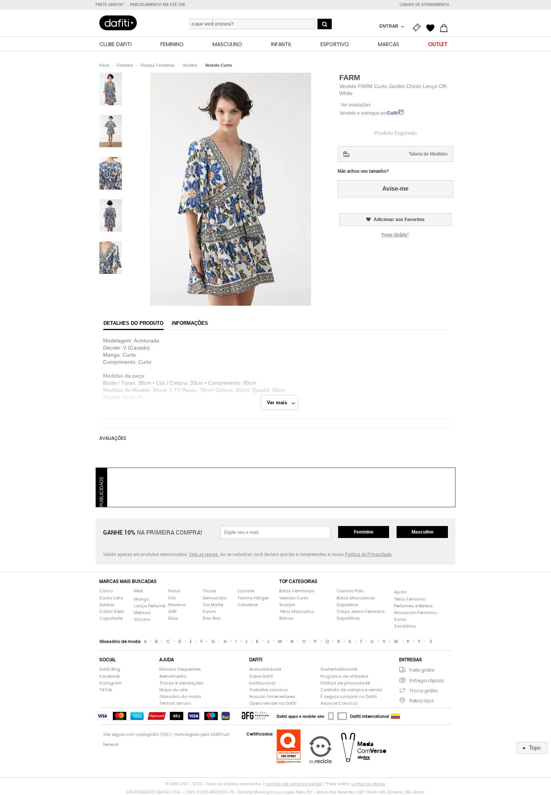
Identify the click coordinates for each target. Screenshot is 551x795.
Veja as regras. (204, 554)
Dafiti (392, 113)
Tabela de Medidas (428, 154)
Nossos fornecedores (272, 696)
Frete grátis (421, 670)
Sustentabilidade (338, 669)
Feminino (363, 532)
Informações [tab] (190, 323)
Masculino (422, 532)
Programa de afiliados (344, 676)
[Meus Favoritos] (432, 27)
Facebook (109, 676)
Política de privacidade (345, 683)
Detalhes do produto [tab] (133, 323)
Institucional (262, 683)
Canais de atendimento (424, 4)
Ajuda (400, 592)
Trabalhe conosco (268, 690)
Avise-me (395, 188)
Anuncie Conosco (339, 703)
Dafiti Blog (109, 669)
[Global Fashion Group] (255, 716)
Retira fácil (421, 701)
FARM (349, 77)
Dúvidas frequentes (180, 669)
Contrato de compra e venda (351, 690)
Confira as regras (368, 784)
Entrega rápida (426, 680)
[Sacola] (446, 27)
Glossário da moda (180, 696)
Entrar (389, 25)
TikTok (105, 690)
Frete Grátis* (395, 235)
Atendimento (172, 676)
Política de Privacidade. (368, 554)
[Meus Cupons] (419, 27)
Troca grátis (423, 690)
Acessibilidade (265, 669)
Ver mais (279, 402)
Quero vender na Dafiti (272, 703)
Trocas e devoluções (181, 683)
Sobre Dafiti (261, 676)
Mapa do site (173, 690)
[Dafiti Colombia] (395, 716)
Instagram (110, 683)
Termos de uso (175, 703)
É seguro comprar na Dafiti (348, 696)
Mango (141, 599)
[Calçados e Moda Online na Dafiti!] (118, 22)
